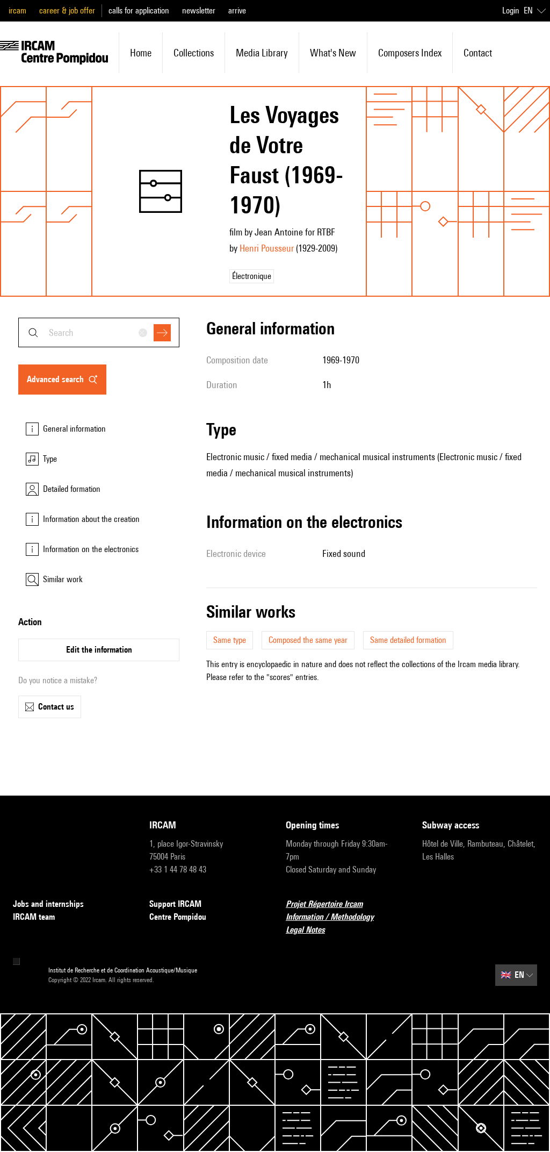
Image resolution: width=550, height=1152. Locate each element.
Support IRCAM (175, 904)
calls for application (138, 10)
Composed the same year (308, 640)
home (140, 53)
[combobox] (98, 332)
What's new (333, 53)
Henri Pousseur (267, 248)
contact (478, 53)
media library (262, 53)
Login (510, 10)
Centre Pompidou (177, 917)
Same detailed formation (408, 640)
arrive (237, 10)
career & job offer (67, 10)
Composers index (410, 53)
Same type (229, 640)
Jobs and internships (48, 904)
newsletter (198, 10)
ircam (17, 10)
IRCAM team (34, 917)
